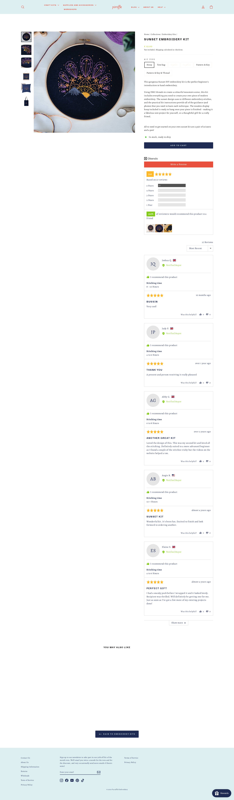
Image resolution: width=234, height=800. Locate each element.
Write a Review (178, 164)
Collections (155, 34)
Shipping (159, 49)
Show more (177, 622)
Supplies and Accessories (78, 5)
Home (146, 34)
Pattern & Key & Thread (158, 72)
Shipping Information (30, 767)
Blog (134, 7)
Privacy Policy (26, 784)
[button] (151, 228)
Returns (24, 771)
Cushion (187, 64)
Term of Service (27, 780)
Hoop (149, 64)
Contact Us (25, 758)
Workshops (70, 9)
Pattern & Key (203, 64)
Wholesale (25, 775)
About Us (148, 7)
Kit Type (149, 59)
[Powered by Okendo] (151, 158)
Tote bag (161, 64)
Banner (174, 64)
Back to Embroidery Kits (119, 734)
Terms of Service (131, 758)
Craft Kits (50, 5)
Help (161, 7)
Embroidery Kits (169, 34)
